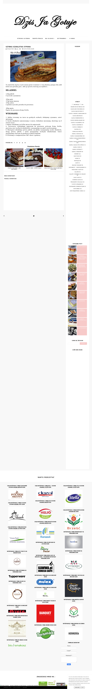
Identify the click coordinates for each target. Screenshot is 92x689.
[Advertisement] (77, 75)
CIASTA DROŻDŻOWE (76, 111)
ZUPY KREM (76, 188)
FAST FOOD (77, 156)
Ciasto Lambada (82, 246)
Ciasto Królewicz (82, 283)
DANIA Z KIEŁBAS (76, 133)
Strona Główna (23, 38)
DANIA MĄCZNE (77, 131)
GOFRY (76, 158)
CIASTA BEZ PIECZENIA (77, 109)
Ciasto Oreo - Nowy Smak (33, 168)
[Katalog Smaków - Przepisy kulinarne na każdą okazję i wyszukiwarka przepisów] (19, 685)
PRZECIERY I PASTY (77, 169)
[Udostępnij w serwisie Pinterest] (25, 143)
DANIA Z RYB (76, 147)
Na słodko (49, 38)
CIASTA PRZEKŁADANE (28, 48)
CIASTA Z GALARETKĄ (76, 122)
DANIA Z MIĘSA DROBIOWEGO (77, 138)
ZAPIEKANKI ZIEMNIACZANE (76, 186)
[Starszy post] (63, 215)
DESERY (76, 153)
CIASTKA (76, 129)
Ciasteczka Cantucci (82, 292)
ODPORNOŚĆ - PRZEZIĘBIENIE (77, 167)
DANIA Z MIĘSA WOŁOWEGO (76, 144)
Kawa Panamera (82, 328)
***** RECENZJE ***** (76, 104)
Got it (83, 687)
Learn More (77, 687)
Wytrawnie (61, 38)
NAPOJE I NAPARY (76, 165)
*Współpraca (37, 38)
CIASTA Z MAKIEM (76, 124)
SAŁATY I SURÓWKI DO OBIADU (77, 174)
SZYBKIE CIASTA (76, 179)
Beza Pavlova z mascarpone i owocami (53, 168)
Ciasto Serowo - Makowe (82, 274)
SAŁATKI (77, 171)
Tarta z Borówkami (82, 310)
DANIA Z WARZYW (76, 151)
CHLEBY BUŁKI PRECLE (76, 106)
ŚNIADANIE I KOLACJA (76, 181)
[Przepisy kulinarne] (52, 685)
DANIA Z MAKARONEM (76, 136)
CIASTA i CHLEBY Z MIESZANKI (77, 113)
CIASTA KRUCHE (77, 115)
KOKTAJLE (76, 160)
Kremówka (82, 300)
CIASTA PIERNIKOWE (76, 118)
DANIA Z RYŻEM (77, 149)
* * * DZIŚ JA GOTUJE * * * (16, 687)
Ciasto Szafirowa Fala (82, 319)
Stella (26, 110)
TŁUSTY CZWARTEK (77, 184)
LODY (76, 162)
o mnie (72, 38)
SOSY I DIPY (77, 177)
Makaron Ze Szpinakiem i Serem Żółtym (82, 266)
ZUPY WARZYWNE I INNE (76, 190)
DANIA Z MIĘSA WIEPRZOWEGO (77, 141)
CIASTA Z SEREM (76, 127)
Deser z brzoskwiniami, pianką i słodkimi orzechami (82, 257)
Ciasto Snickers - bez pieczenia (14, 168)
